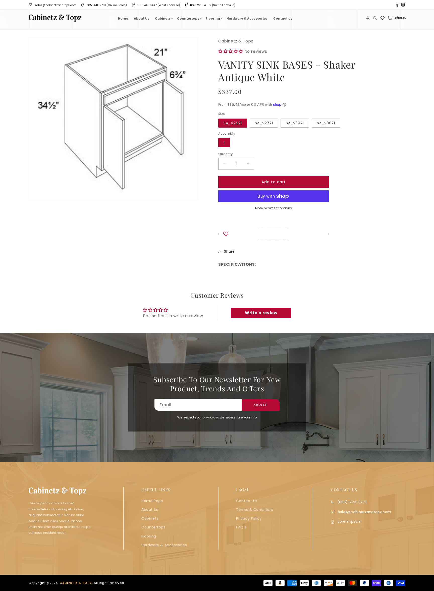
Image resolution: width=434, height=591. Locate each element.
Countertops (153, 527)
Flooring (148, 536)
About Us (149, 509)
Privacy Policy (249, 518)
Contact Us (246, 500)
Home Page (152, 500)
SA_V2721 (264, 123)
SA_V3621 (326, 123)
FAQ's (241, 527)
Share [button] (229, 251)
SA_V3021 (295, 123)
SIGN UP (260, 405)
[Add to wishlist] (273, 234)
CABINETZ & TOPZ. (76, 583)
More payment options (273, 208)
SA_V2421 (233, 123)
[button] (163, 18)
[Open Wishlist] (382, 18)
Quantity (225, 153)
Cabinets (149, 518)
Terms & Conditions (255, 509)
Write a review (261, 313)
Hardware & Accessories (164, 545)
